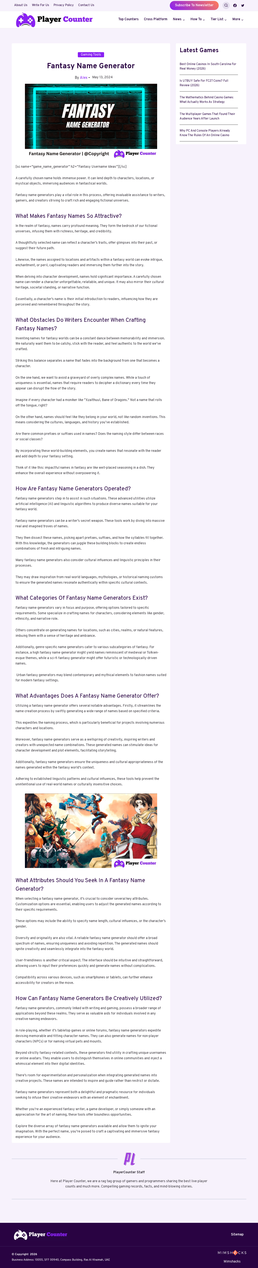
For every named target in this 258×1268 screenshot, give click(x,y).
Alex (83, 77)
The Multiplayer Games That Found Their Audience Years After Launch (207, 116)
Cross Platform (155, 19)
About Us (20, 5)
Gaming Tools (91, 55)
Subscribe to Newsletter (194, 5)
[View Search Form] (226, 5)
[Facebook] (235, 5)
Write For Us (40, 5)
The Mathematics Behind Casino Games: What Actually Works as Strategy (207, 100)
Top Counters (128, 19)
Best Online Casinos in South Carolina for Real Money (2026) (208, 66)
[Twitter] (242, 5)
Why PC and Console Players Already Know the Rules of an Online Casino (205, 133)
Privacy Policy (63, 5)
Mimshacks (232, 1261)
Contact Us (86, 5)
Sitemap (237, 1234)
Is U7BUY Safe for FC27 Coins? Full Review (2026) (204, 83)
